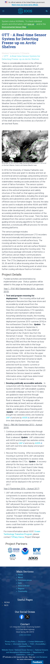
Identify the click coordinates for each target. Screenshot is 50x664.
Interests (14, 53)
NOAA (7, 602)
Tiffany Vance (17, 537)
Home (5, 53)
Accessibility (40, 644)
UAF (8, 417)
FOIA (32, 644)
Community (22, 591)
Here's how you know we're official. (25, 5)
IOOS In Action (24, 586)
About (20, 577)
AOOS (24, 417)
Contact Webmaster (36, 641)
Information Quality (20, 644)
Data (20, 583)
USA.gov (30, 655)
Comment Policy (25, 646)
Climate (25, 53)
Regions (21, 588)
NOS (6, 605)
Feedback (37, 662)
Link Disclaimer (41, 657)
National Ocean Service (24, 650)
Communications (25, 580)
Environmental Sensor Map (14, 27)
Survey (7, 644)
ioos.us (30, 24)
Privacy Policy (10, 641)
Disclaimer (22, 641)
